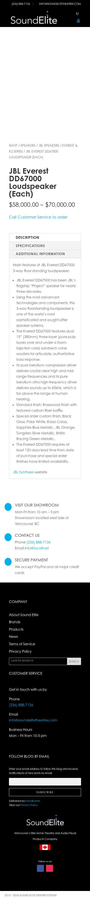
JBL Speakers (48, 145)
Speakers (28, 145)
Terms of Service (22, 644)
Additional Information (40, 254)
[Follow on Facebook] (40, 868)
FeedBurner (33, 801)
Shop (13, 145)
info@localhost (37, 548)
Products (16, 629)
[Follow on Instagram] (49, 868)
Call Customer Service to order (38, 217)
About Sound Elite (23, 615)
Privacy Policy (20, 651)
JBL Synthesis (23, 472)
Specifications (30, 246)
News (13, 636)
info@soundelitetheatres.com (60, 3)
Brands (14, 622)
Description (27, 237)
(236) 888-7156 (21, 3)
